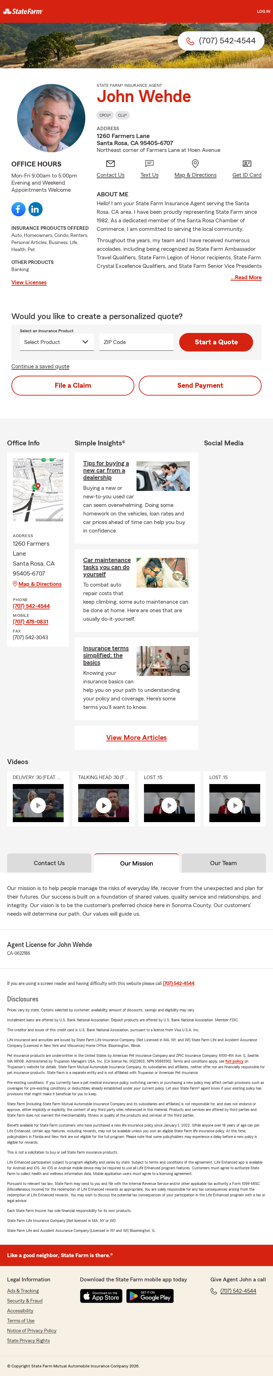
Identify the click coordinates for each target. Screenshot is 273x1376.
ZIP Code (115, 342)
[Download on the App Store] (101, 1296)
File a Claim (73, 385)
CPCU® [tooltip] (105, 115)
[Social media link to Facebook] (18, 209)
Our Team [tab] (223, 863)
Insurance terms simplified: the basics (106, 655)
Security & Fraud (25, 1300)
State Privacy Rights (28, 1340)
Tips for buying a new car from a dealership (106, 470)
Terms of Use (20, 1320)
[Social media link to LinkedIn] (35, 209)
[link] (23, 11)
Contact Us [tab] (49, 863)
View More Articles (136, 737)
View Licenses (29, 282)
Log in (263, 11)
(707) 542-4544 (31, 606)
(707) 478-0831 (30, 622)
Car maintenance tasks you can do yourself (107, 567)
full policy (234, 1061)
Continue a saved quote (40, 366)
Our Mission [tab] (136, 863)
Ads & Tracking (23, 1290)
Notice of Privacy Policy (32, 1330)
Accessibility (20, 1310)
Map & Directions (39, 584)
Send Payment (200, 385)
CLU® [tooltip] (122, 115)
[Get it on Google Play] (150, 1296)
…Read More (246, 277)
